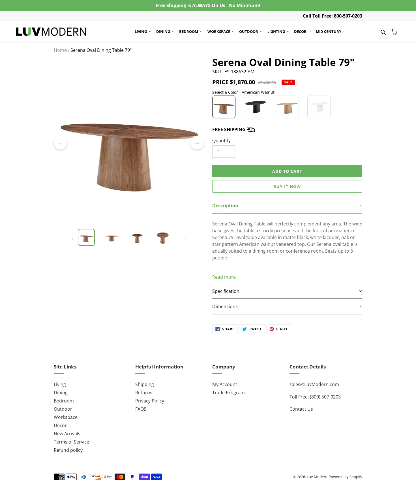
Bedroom (64, 401)
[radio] (223, 106)
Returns (143, 392)
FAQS (140, 409)
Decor (60, 425)
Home (60, 50)
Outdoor (63, 409)
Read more (224, 277)
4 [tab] (129, 226)
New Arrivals (67, 434)
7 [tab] (154, 226)
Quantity (221, 140)
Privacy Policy (149, 401)
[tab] (287, 206)
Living (60, 384)
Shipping (144, 384)
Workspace (66, 417)
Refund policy (68, 450)
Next (197, 143)
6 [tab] (146, 226)
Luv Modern (317, 476)
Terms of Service (71, 442)
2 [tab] (112, 226)
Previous (60, 143)
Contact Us (301, 409)
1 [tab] (103, 226)
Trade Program (228, 392)
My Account (224, 384)
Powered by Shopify (345, 476)
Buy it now (287, 186)
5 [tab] (137, 226)
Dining (61, 392)
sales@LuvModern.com (314, 384)
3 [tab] (120, 226)
